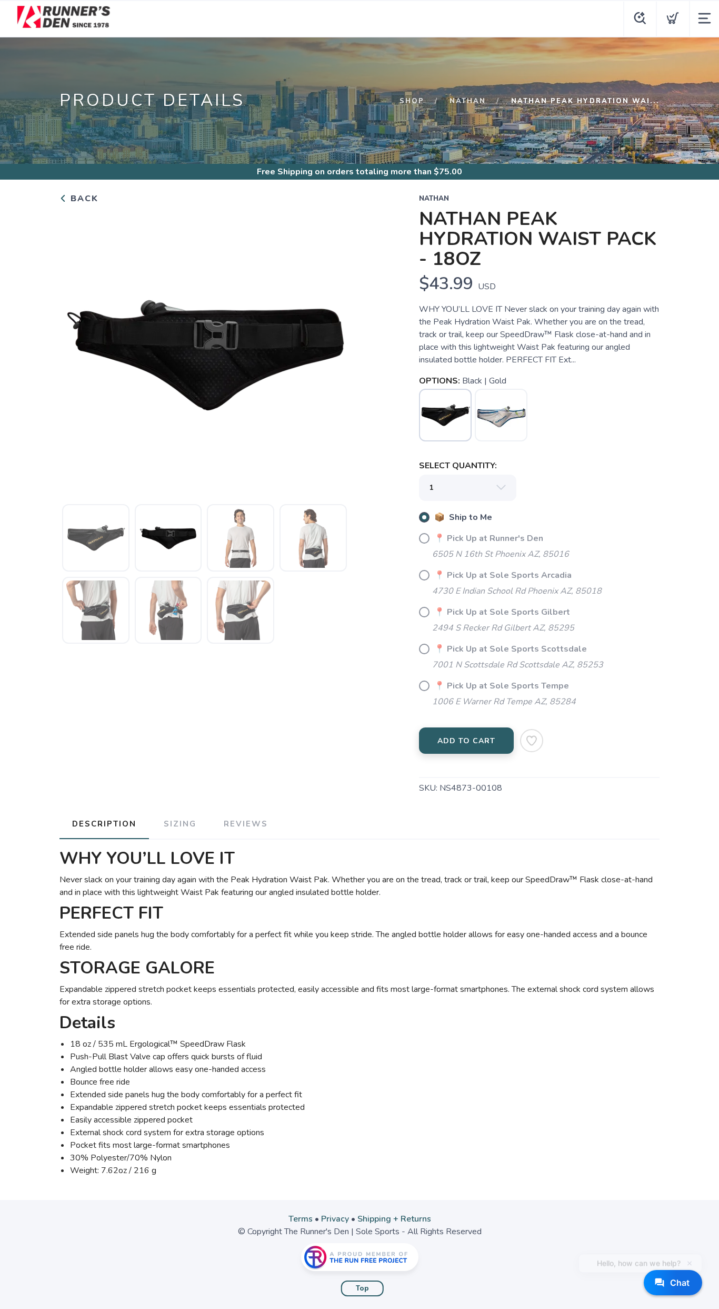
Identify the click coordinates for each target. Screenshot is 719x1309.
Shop (412, 101)
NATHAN (468, 101)
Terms (300, 1219)
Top (362, 1288)
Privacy (335, 1219)
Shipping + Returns (394, 1219)
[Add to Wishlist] (531, 740)
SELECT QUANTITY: (458, 465)
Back (82, 198)
